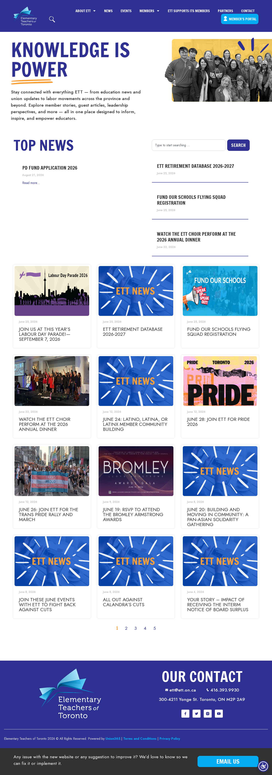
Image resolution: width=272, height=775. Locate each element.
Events (126, 10)
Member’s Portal (242, 19)
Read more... (31, 183)
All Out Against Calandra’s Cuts (123, 602)
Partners (225, 10)
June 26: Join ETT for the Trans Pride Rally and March (48, 514)
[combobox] (189, 145)
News (108, 10)
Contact (247, 10)
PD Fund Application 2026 (49, 167)
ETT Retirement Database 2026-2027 (195, 166)
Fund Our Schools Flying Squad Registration (191, 200)
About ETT (83, 10)
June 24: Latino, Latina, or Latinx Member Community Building (135, 424)
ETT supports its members (189, 10)
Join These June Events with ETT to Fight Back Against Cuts (47, 604)
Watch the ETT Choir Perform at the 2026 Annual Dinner (196, 237)
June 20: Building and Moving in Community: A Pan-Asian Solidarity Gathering (218, 517)
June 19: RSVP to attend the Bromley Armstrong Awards (133, 514)
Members (147, 10)
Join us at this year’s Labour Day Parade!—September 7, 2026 (44, 334)
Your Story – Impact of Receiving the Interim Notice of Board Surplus (217, 604)
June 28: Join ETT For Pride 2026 (218, 422)
